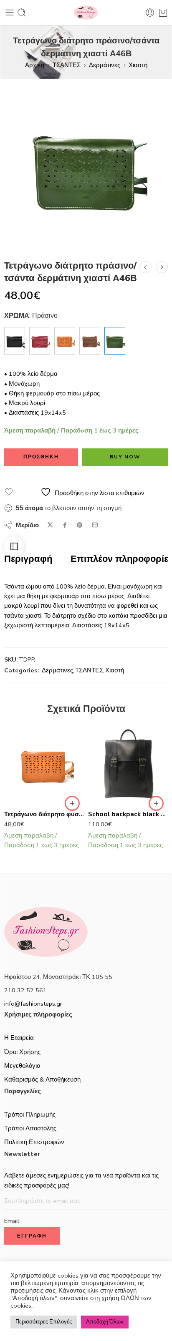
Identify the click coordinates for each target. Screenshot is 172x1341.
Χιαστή (138, 65)
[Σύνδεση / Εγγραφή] (150, 13)
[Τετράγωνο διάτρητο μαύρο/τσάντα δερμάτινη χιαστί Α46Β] (14, 341)
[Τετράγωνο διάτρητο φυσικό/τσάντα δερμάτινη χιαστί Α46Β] (145, 267)
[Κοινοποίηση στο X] (50, 525)
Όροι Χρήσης (22, 1052)
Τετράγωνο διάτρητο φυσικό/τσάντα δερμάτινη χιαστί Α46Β (44, 814)
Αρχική (34, 65)
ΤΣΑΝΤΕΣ (67, 65)
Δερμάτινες (104, 65)
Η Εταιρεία (19, 1038)
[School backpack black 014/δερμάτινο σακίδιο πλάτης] (128, 764)
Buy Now (125, 456)
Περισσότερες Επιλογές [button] (43, 1322)
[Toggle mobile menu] (9, 13)
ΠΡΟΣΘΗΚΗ (41, 456)
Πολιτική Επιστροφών (34, 1142)
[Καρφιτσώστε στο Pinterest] (79, 525)
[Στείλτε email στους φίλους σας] (95, 524)
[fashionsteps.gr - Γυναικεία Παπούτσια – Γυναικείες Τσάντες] (86, 12)
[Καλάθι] (163, 13)
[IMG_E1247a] (86, 165)
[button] (72, 803)
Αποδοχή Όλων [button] (105, 1322)
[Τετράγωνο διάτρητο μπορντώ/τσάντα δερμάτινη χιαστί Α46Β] (39, 341)
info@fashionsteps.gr (33, 1003)
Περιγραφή (28, 559)
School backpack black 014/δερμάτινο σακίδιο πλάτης (128, 814)
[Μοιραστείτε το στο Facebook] (65, 525)
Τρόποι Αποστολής (30, 1128)
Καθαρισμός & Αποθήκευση (42, 1079)
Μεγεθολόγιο (22, 1066)
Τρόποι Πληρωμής (30, 1114)
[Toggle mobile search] (21, 12)
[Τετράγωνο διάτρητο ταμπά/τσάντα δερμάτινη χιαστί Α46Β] (162, 267)
